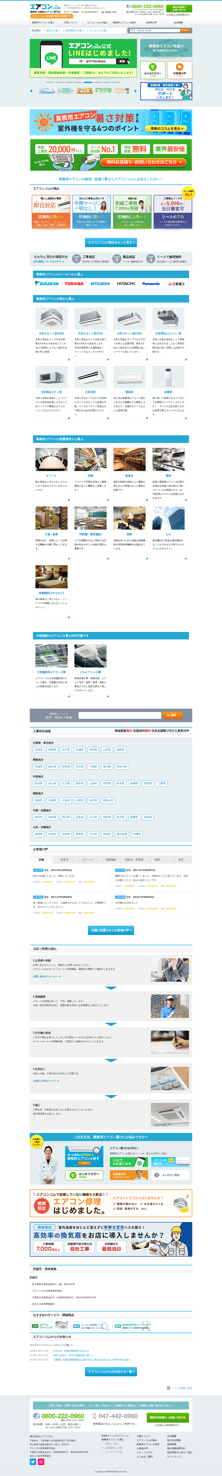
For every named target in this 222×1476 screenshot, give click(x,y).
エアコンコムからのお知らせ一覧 (110, 1371)
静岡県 (134, 783)
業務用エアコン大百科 (124, 22)
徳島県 (107, 817)
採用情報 (171, 1444)
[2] (60, 82)
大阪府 (66, 800)
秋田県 (93, 749)
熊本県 (80, 834)
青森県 (52, 749)
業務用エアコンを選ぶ (43, 22)
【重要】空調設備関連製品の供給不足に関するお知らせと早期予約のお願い (92, 1359)
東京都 (107, 766)
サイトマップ (174, 1456)
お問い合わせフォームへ (45, 976)
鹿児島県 (122, 834)
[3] (69, 82)
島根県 (52, 817)
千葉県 (93, 766)
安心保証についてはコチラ (47, 261)
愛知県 (148, 783)
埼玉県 (80, 766)
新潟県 (39, 783)
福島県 (120, 749)
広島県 (80, 817)
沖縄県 (137, 834)
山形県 (107, 749)
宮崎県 (107, 834)
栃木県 (52, 766)
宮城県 (80, 749)
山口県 (93, 817)
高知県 (148, 817)
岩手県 (66, 749)
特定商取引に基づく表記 (179, 1452)
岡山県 (66, 817)
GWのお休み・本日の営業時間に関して (73, 1355)
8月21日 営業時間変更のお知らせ (71, 1351)
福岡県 (39, 834)
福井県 (80, 783)
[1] (50, 82)
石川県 (66, 783)
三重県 (161, 783)
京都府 (52, 800)
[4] (79, 82)
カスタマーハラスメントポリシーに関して (51, 1345)
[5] (88, 82)
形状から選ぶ (53, 30)
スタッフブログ (145, 1452)
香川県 (120, 817)
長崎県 (66, 834)
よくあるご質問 (145, 1456)
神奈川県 (122, 766)
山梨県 (93, 783)
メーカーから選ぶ (99, 30)
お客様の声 (151, 22)
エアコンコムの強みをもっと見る (110, 242)
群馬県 (66, 766)
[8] (116, 82)
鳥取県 (39, 817)
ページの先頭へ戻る (182, 1388)
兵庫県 (80, 800)
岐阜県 (120, 783)
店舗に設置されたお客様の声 (110, 930)
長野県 (107, 783)
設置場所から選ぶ (75, 30)
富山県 (52, 783)
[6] (97, 82)
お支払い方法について (44, 1080)
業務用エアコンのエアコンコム (115, 1436)
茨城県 (39, 766)
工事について (70, 22)
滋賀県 (39, 800)
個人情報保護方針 (176, 1448)
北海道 (39, 749)
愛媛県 (134, 817)
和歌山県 (108, 800)
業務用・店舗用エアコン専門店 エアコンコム (45, 8)
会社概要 (178, 22)
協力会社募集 (174, 1440)
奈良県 (93, 800)
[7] (107, 82)
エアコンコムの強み (97, 22)
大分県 (93, 834)
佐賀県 (52, 834)
